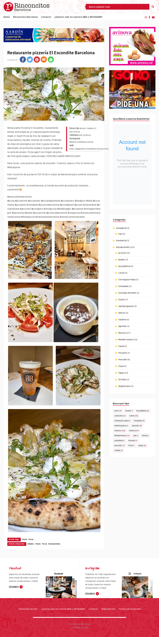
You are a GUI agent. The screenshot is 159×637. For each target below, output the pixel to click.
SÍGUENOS (14, 587)
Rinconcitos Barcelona (25, 17)
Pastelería (121, 240)
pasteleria (119, 440)
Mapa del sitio (108, 609)
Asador (121, 259)
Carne (121, 273)
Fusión (121, 299)
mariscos (134, 431)
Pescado (122, 359)
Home (6, 17)
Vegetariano (124, 386)
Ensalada (139, 421)
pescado (119, 445)
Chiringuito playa (122, 421)
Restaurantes (54, 544)
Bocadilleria (124, 266)
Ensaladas (123, 286)
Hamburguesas (126, 306)
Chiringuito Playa (127, 279)
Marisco (122, 333)
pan (135, 435)
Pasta (24, 539)
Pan (120, 234)
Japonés (122, 326)
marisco (119, 431)
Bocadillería (142, 411)
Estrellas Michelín (127, 293)
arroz (118, 411)
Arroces (122, 253)
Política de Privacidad (130, 609)
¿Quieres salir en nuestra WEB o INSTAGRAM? (78, 17)
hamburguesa (121, 426)
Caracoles (120, 416)
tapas (142, 445)
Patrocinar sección (28, 609)
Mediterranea (125, 339)
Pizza (31, 539)
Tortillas (122, 379)
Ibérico (121, 313)
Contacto (46, 17)
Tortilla (118, 450)
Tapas (121, 373)
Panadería (121, 228)
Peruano (122, 353)
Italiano (30, 544)
